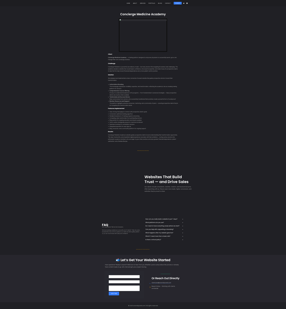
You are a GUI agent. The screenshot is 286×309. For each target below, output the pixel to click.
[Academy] (183, 3)
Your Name (112, 274)
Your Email (112, 279)
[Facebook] (187, 3)
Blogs (160, 3)
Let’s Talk (114, 293)
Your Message (112, 284)
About (135, 3)
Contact (168, 3)
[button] (178, 3)
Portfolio (152, 3)
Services (143, 3)
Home (128, 3)
